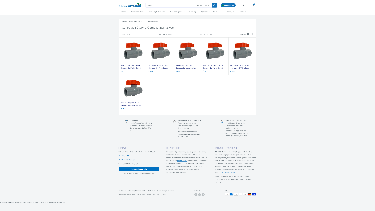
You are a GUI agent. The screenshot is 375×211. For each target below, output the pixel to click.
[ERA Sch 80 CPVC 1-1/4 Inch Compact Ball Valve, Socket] (215, 51)
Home (124, 21)
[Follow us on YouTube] (199, 194)
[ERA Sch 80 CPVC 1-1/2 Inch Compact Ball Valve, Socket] (242, 51)
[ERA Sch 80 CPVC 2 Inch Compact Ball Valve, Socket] (133, 88)
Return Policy (182, 160)
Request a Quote (139, 169)
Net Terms (243, 12)
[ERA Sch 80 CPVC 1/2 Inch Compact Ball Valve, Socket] (133, 51)
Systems (204, 12)
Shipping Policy (130, 195)
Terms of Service (151, 195)
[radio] (248, 34)
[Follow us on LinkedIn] (203, 194)
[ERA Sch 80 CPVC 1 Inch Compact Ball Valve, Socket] (187, 51)
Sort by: (206, 34)
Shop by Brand (231, 12)
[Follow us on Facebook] (195, 194)
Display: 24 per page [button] (164, 34)
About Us (122, 195)
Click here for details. (228, 172)
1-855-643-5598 (123, 156)
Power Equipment (176, 12)
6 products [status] (126, 34)
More (215, 12)
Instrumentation (137, 12)
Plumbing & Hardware (157, 12)
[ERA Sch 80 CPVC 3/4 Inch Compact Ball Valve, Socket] (160, 51)
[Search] (214, 5)
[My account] (243, 5)
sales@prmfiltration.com (126, 160)
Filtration (122, 12)
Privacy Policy (161, 195)
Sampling (192, 12)
